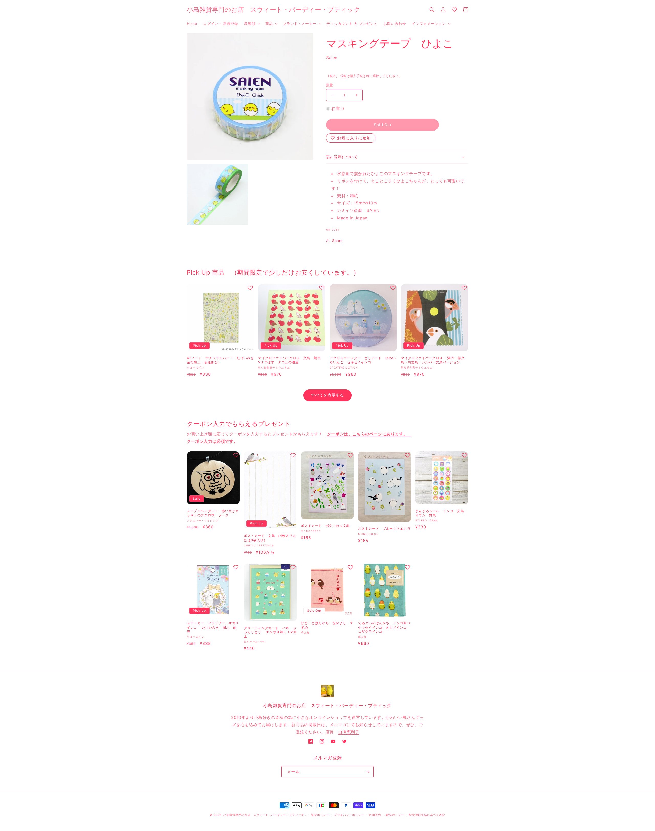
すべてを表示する (327, 395)
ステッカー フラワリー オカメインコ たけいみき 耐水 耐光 (213, 627)
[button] (251, 23)
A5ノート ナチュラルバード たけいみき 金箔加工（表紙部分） (220, 360)
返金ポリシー (320, 815)
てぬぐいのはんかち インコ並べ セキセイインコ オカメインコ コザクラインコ (384, 627)
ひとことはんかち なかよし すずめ (327, 625)
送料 (343, 76)
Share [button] (337, 240)
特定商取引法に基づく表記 (427, 815)
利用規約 (375, 815)
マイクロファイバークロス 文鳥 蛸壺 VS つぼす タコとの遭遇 (289, 360)
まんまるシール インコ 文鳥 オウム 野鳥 (441, 513)
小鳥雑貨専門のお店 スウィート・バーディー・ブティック (263, 815)
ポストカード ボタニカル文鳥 (325, 526)
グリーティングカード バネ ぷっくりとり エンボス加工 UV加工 (270, 632)
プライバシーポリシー (349, 815)
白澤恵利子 (348, 732)
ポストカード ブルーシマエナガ (384, 528)
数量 (329, 85)
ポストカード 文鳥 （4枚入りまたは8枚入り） (270, 538)
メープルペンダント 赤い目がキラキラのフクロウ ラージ (213, 513)
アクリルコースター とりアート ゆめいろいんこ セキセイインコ (363, 360)
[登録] (367, 772)
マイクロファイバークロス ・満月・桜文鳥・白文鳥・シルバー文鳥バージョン (433, 360)
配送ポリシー (395, 815)
